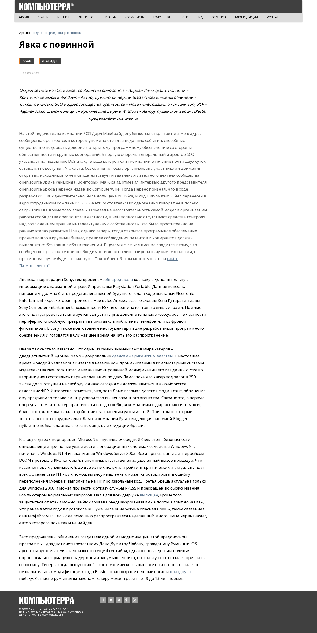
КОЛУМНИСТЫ (135, 17)
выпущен (149, 495)
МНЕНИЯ (63, 17)
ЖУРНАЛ (272, 17)
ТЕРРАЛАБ (109, 17)
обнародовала (118, 279)
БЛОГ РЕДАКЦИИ (246, 17)
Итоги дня (50, 61)
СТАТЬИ (43, 17)
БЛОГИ (183, 17)
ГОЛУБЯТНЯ (161, 17)
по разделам (54, 33)
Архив (27, 61)
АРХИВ (24, 17)
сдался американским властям (142, 356)
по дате (37, 33)
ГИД (200, 17)
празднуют (181, 571)
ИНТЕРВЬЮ (86, 17)
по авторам (73, 33)
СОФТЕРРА (218, 17)
